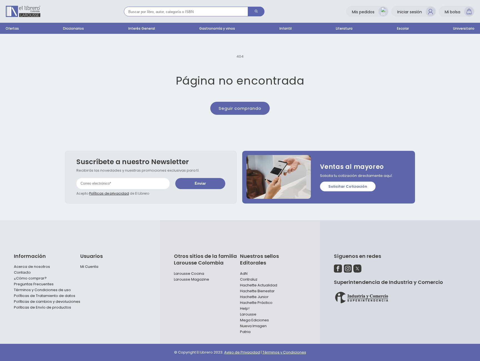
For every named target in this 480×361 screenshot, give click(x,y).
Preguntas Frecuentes (34, 284)
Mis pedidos (363, 12)
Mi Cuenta (89, 267)
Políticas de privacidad (109, 193)
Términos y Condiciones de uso (42, 290)
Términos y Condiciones (284, 352)
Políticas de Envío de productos (42, 307)
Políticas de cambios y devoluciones (47, 301)
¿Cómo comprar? (30, 278)
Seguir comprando (240, 108)
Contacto (22, 272)
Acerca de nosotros (32, 267)
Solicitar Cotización (347, 186)
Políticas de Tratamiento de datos (44, 296)
